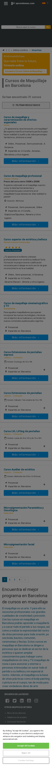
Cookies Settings (26, 760)
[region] (26, 746)
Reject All (26, 753)
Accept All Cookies (26, 746)
